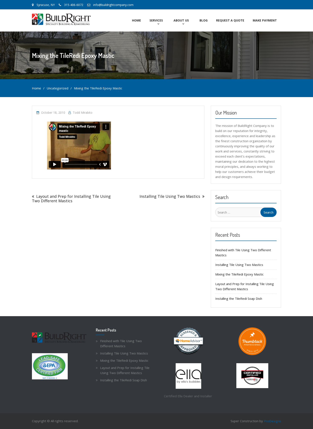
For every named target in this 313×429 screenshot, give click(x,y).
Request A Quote (230, 20)
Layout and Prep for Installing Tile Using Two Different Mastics (71, 198)
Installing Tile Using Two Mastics (169, 196)
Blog (204, 20)
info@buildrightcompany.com (113, 5)
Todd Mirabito (82, 112)
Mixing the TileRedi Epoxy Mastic (239, 274)
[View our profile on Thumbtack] (252, 341)
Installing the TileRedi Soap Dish (238, 298)
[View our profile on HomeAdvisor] (188, 341)
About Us (181, 20)
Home (136, 20)
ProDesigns (272, 421)
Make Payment (265, 20)
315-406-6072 (73, 5)
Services (156, 20)
